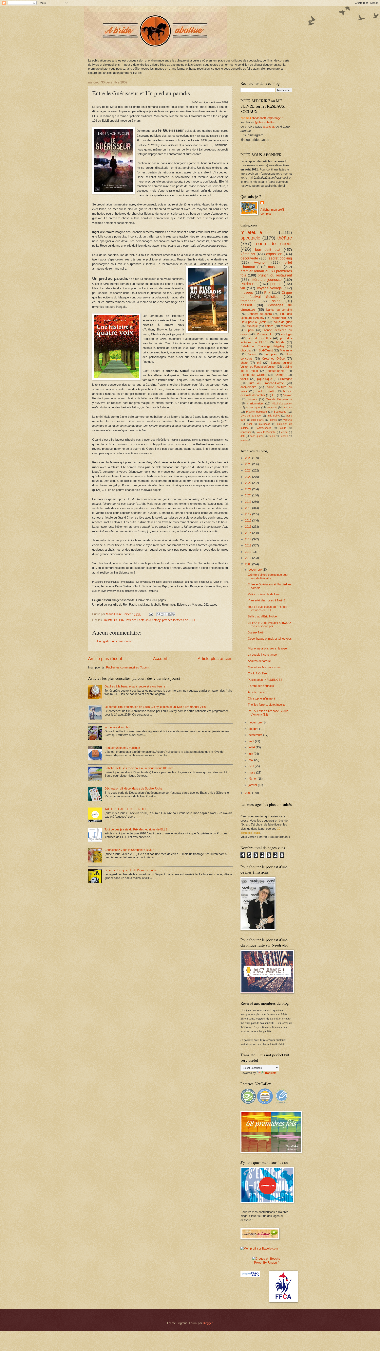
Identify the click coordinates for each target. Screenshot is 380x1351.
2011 (248, 551)
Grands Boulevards (279, 399)
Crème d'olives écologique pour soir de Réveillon (268, 576)
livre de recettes (259, 338)
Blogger (208, 1323)
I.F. (274, 395)
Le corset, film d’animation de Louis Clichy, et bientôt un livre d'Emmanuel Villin (155, 706)
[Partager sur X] (166, 614)
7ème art (247, 254)
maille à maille (265, 391)
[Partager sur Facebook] (170, 614)
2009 (248, 564)
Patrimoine (248, 284)
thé (259, 362)
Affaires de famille (259, 661)
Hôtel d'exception (282, 403)
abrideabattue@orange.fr (267, 118)
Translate (270, 1073)
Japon (252, 354)
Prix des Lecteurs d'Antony (143, 620)
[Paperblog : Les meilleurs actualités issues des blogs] (250, 1276)
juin (251, 753)
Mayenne (286, 350)
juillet (252, 747)
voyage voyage (269, 288)
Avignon (260, 262)
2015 (248, 526)
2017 (248, 514)
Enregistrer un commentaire (115, 641)
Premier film (265, 334)
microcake (264, 423)
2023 (248, 476)
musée (244, 440)
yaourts (287, 419)
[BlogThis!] (162, 614)
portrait (275, 284)
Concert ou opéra (259, 313)
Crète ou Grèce (273, 358)
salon (276, 301)
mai (251, 760)
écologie (286, 334)
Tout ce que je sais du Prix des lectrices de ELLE (135, 829)
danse (273, 419)
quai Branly (257, 419)
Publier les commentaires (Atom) (127, 667)
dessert (246, 305)
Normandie (279, 317)
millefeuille (111, 620)
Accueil (160, 658)
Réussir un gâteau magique (122, 747)
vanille (244, 379)
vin (242, 288)
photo (244, 362)
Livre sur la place (250, 415)
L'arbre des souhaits (261, 685)
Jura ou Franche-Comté (266, 383)
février (253, 778)
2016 (248, 520)
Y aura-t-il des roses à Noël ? (266, 600)
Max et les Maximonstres (264, 667)
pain (251, 330)
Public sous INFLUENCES (265, 679)
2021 (248, 489)
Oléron (280, 374)
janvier (253, 785)
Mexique (252, 326)
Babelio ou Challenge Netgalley (262, 346)
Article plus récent (105, 658)
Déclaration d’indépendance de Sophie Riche (133, 788)
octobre (254, 728)
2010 (248, 558)
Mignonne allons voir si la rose (267, 648)
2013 (248, 539)
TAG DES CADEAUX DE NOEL (125, 809)
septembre (256, 735)
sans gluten (256, 436)
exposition (274, 254)
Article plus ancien (215, 658)
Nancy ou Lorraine (279, 309)
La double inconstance (262, 654)
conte (284, 432)
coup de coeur (274, 243)
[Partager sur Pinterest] (173, 614)
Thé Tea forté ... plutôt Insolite (266, 704)
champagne (253, 407)
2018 (248, 508)
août (252, 741)
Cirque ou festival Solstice (266, 295)
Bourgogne (280, 411)
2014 (248, 533)
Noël (249, 423)
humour (252, 399)
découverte (249, 258)
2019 (248, 501)
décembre (255, 569)
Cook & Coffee (257, 673)
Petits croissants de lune (263, 594)
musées (246, 292)
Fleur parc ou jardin (253, 322)
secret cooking (280, 258)
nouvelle (271, 407)
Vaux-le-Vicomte (266, 432)
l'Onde (280, 342)
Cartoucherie (264, 427)
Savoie (287, 395)
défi (242, 436)
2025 (248, 464)
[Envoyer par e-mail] (158, 614)
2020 (248, 495)
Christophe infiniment (261, 698)
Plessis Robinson (256, 411)
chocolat (245, 350)
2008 (248, 792)
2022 (248, 483)
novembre (255, 722)
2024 (248, 470)
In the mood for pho (116, 727)
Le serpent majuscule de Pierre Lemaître (130, 870)
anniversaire (248, 387)
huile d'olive (273, 415)
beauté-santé (276, 370)
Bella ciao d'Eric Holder (263, 616)
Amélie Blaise (256, 692)
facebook (269, 126)
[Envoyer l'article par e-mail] (150, 614)
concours (245, 432)
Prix (121, 620)
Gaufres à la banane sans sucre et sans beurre (134, 686)
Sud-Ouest (266, 350)
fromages (247, 301)
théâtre (284, 237)
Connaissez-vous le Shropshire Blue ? (129, 849)
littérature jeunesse (266, 280)
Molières (286, 326)
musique (274, 267)
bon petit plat (267, 250)
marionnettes (255, 403)
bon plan (271, 354)
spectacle (250, 237)
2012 (248, 545)
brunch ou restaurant (275, 275)
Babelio (284, 436)
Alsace (288, 407)
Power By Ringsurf (266, 1262)
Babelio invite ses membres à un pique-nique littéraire (138, 768)
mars (252, 772)
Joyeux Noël (256, 632)
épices (269, 326)
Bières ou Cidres (252, 374)
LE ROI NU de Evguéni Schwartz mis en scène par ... (269, 624)
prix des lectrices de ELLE (179, 620)
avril (252, 766)
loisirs (283, 427)
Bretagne (286, 379)
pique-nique (264, 379)
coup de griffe (283, 322)
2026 (248, 458)
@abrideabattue (265, 122)
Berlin (272, 436)
